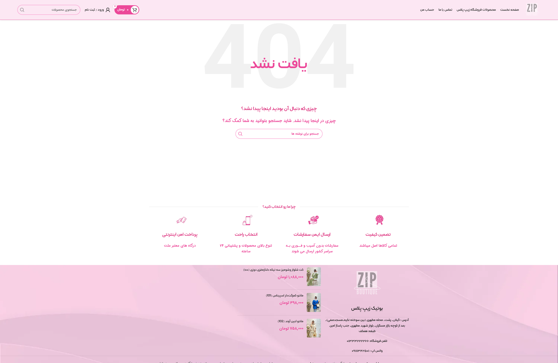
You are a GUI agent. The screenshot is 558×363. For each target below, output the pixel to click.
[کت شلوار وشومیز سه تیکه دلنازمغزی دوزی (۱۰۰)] (314, 276)
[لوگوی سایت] (532, 10)
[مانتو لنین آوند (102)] (314, 328)
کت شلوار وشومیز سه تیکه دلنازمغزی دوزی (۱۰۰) (273, 270)
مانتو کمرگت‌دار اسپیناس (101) (284, 295)
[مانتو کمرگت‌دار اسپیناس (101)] (314, 302)
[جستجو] (22, 10)
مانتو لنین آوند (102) (290, 321)
